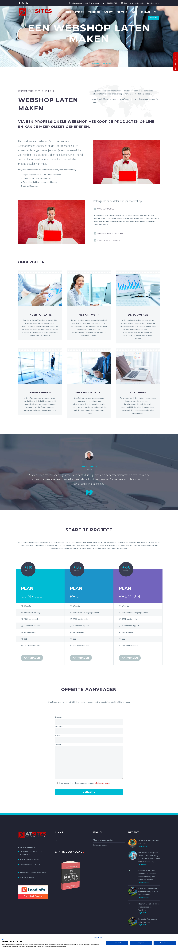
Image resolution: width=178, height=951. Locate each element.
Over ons (80, 12)
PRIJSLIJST (154, 18)
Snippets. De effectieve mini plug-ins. (147, 920)
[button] (155, 12)
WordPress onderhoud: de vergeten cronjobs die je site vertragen (148, 891)
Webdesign (94, 12)
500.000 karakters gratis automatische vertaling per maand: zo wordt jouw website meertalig (149, 857)
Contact (145, 12)
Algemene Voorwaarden (103, 840)
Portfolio (122, 12)
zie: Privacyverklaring (102, 783)
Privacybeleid (98, 937)
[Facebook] (19, 3)
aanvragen (32, 658)
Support (108, 12)
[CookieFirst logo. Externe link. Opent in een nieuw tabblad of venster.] (3, 939)
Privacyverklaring (100, 845)
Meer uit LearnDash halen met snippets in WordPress (148, 907)
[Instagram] (23, 3)
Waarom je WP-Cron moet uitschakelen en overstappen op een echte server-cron (147, 875)
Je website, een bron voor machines (149, 842)
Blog (134, 12)
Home (68, 12)
